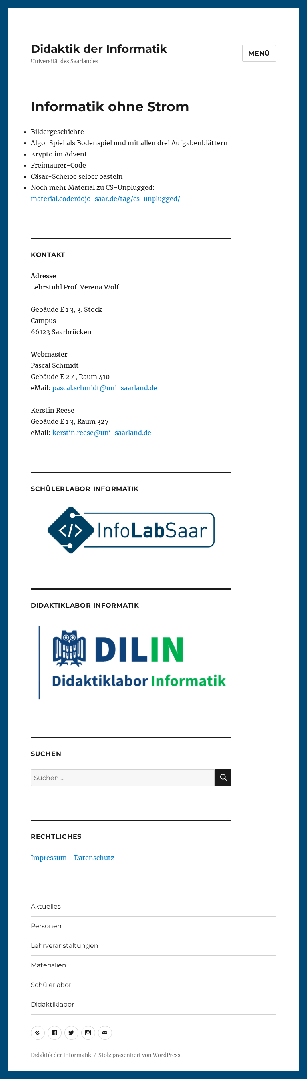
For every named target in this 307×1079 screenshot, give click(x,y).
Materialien (48, 965)
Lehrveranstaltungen (64, 945)
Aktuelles (46, 906)
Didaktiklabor (52, 1004)
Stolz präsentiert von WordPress (139, 1055)
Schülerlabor (51, 985)
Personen (46, 926)
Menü (259, 53)
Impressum (49, 858)
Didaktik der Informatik (99, 49)
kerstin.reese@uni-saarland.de (101, 433)
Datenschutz (94, 858)
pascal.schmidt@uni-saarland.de (104, 388)
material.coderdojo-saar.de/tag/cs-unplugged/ (105, 199)
